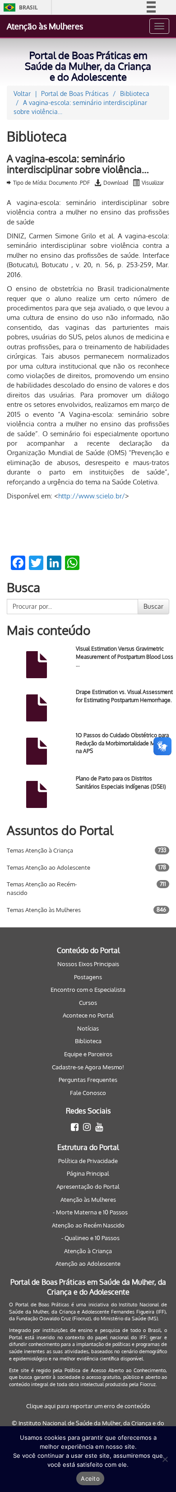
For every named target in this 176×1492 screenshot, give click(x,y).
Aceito (90, 1478)
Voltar (22, 93)
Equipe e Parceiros (88, 1054)
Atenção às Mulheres (45, 26)
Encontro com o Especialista (88, 989)
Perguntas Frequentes (88, 1079)
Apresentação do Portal (88, 1186)
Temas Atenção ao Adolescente (48, 867)
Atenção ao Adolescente (88, 1263)
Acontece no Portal (88, 1015)
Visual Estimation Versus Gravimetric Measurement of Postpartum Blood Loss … (124, 656)
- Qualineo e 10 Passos (90, 1237)
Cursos (88, 1002)
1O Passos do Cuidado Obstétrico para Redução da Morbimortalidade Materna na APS (123, 743)
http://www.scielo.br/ (91, 496)
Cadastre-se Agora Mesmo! (88, 1067)
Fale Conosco (88, 1092)
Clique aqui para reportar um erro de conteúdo (88, 1406)
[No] (164, 1459)
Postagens (88, 977)
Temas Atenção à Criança (40, 850)
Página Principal (88, 1173)
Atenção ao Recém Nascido (88, 1225)
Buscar (153, 606)
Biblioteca (88, 1041)
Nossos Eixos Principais (88, 963)
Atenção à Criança (88, 1251)
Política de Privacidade (88, 1160)
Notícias (88, 1028)
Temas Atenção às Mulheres (44, 909)
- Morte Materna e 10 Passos (90, 1212)
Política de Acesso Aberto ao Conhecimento (115, 1370)
